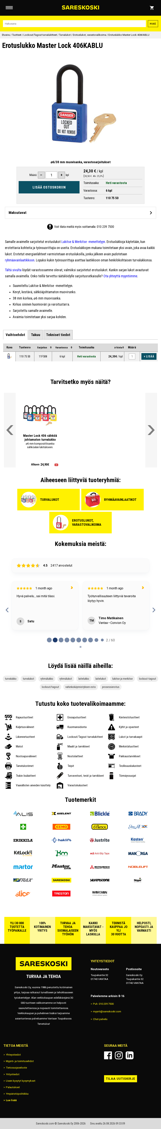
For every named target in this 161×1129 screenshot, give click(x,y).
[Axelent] (61, 815)
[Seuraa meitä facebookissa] (108, 1055)
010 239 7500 (105, 227)
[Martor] (23, 868)
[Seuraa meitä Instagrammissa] (119, 1055)
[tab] (15, 335)
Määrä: (33, 175)
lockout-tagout (147, 678)
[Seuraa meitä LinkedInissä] (130, 1055)
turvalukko (10, 678)
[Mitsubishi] (99, 868)
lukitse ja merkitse (122, 678)
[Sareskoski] (61, 882)
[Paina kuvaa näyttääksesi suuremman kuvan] (9, 356)
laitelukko (83, 678)
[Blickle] (99, 815)
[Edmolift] (138, 828)
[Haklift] (61, 842)
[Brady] (138, 815)
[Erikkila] (23, 842)
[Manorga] (138, 855)
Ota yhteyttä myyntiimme (120, 276)
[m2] (99, 855)
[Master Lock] (61, 868)
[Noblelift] (138, 868)
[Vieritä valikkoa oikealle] (151, 430)
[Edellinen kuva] (27, 415)
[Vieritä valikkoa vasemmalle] (10, 430)
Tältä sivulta (13, 270)
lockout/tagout (50, 687)
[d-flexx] (99, 828)
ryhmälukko (46, 678)
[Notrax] (23, 882)
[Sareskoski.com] (43, 970)
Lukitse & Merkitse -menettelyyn (83, 242)
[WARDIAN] (99, 895)
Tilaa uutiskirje (120, 1078)
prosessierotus (110, 687)
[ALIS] (23, 815)
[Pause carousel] (80, 647)
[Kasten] (138, 842)
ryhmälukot (65, 678)
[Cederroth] (23, 828)
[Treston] (61, 895)
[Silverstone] (99, 882)
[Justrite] (99, 842)
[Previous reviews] (7, 610)
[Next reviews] (153, 610)
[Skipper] (138, 882)
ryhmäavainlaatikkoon (19, 260)
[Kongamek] (61, 855)
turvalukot (28, 678)
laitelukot (100, 678)
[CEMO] (61, 828)
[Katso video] (56, 464)
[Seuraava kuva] (53, 415)
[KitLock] (23, 855)
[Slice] (23, 895)
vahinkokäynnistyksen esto (80, 687)
